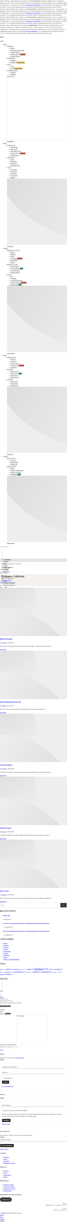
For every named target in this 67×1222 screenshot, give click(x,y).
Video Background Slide (17, 50)
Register (6, 1120)
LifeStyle (6, 947)
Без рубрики (7, 951)
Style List (13, 460)
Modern (12, 252)
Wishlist (12, 177)
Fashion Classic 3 (15, 56)
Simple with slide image (17, 470)
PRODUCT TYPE (12, 264)
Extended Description (16, 280)
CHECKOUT (11, 157)
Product (5, 248)
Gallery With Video (18, 282)
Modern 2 (13, 254)
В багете (6, 1171)
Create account (19, 1057)
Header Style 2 (16, 373)
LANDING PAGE (12, 70)
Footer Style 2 (14, 383)
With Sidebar (14, 147)
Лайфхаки (6, 955)
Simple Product (14, 266)
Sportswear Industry (6, 765)
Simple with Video (15, 472)
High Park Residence (6, 639)
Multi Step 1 (13, 161)
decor (24, 969)
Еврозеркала (7, 1175)
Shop (4, 143)
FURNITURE (11, 58)
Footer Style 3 (14, 385)
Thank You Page (15, 165)
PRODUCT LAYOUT (13, 250)
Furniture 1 (13, 60)
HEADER (10, 369)
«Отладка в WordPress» (31, 31)
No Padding (16, 258)
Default (12, 48)
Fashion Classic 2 (17, 54)
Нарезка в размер (8, 1184)
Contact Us (13, 361)
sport (3, 974)
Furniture (6, 945)
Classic (12, 159)
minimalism (46, 972)
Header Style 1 (14, 371)
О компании (7, 559)
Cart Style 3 (13, 173)
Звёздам (5, 953)
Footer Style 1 (14, 381)
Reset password (7, 1145)
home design (19, 972)
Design (5, 943)
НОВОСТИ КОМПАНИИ (11, 959)
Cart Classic (13, 169)
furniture (41, 968)
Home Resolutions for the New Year (10, 702)
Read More (3, 649)
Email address (6, 1105)
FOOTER (10, 379)
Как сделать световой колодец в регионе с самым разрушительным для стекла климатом (26, 923)
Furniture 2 (17, 62)
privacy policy (32, 1116)
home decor (9, 972)
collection (17, 969)
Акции (5, 565)
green (2, 972)
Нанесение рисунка (9, 1188)
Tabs (11, 276)
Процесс (6, 561)
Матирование (7, 1190)
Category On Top (17, 153)
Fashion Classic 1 (15, 52)
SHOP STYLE (11, 145)
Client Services (17, 365)
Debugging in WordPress (33, 5)
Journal (5, 456)
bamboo (2, 969)
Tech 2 (16, 68)
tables (9, 974)
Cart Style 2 (13, 171)
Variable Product (15, 272)
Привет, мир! (6, 915)
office (60, 972)
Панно (5, 1177)
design (30, 969)
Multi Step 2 (13, 163)
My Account (13, 175)
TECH (9, 64)
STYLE (9, 274)
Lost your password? (7, 1086)
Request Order (15, 284)
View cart (2, 1013)
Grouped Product (16, 268)
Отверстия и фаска (9, 1186)
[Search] (63, 905)
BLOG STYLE (11, 458)
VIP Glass (4, 1213)
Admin (4, 643)
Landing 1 (13, 72)
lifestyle (36, 972)
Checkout (8, 1013)
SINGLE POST (11, 466)
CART (9, 167)
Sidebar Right (14, 462)
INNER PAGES (11, 357)
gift (51, 969)
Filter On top (14, 149)
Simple (12, 468)
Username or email (5, 1139)
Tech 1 (12, 66)
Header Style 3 (14, 375)
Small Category (14, 155)
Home (5, 44)
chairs (9, 969)
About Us (13, 359)
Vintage (5, 949)
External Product (15, 270)
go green (58, 969)
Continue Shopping (5, 1006)
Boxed (12, 256)
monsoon (55, 972)
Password (4, 1072)
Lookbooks (13, 367)
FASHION (10, 46)
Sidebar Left (13, 464)
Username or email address (9, 1067)
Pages (5, 355)
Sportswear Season (5, 828)
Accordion (13, 278)
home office (29, 972)
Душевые (6, 1161)
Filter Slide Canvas (15, 151)
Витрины (6, 1157)
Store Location (14, 363)
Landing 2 (13, 74)
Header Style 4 (14, 377)
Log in (5, 1082)
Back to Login (6, 1124)
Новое (5, 957)
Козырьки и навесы (9, 1163)
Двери (5, 1159)
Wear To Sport (4, 891)
